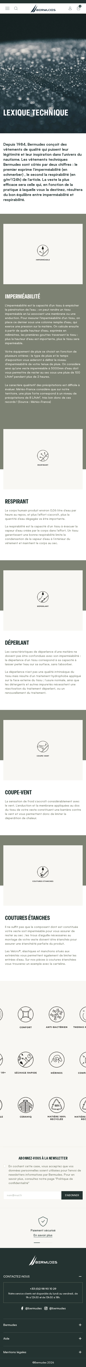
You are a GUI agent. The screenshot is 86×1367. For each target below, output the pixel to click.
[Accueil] (43, 8)
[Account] (70, 8)
